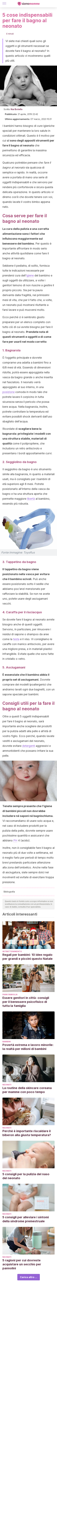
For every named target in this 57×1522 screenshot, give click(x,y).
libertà (31, 498)
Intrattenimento (12, 951)
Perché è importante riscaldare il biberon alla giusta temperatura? (26, 1133)
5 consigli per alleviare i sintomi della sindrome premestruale (25, 1219)
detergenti (28, 745)
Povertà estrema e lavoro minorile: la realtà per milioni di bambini (28, 1047)
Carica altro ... (28, 1277)
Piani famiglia (9, 994)
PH (15, 840)
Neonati (6, 1085)
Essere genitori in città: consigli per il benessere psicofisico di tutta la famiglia (25, 1002)
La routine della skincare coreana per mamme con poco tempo (27, 1090)
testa (16, 639)
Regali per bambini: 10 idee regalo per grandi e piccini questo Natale (27, 957)
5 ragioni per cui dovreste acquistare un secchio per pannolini (21, 1264)
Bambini (6, 1041)
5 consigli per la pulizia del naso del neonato (25, 1176)
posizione (8, 392)
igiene (30, 275)
